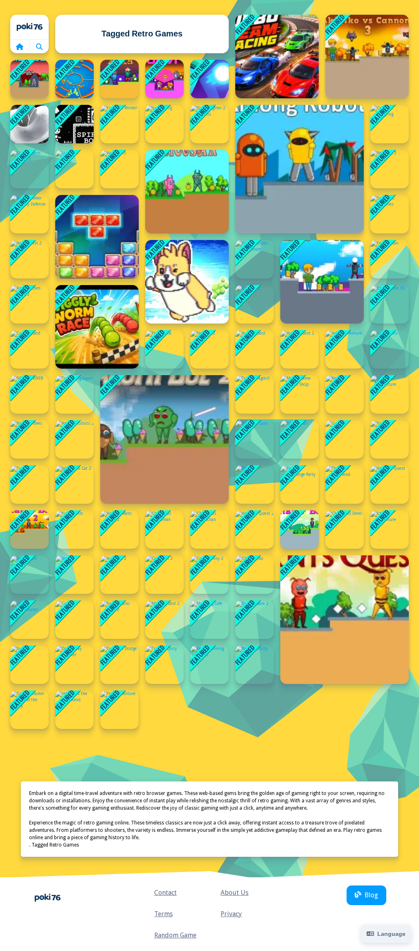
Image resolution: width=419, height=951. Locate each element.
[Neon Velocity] (254, 664)
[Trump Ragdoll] (254, 394)
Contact (165, 893)
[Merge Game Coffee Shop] (299, 394)
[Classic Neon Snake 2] (29, 169)
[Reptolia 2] (389, 169)
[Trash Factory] (164, 664)
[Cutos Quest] (29, 349)
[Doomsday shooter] (74, 664)
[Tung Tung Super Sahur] (74, 394)
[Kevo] (344, 394)
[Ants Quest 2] (29, 259)
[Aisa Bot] (29, 79)
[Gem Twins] (389, 349)
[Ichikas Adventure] (389, 529)
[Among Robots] (299, 169)
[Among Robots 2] (74, 439)
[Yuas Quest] (74, 529)
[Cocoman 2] (164, 574)
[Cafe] (74, 619)
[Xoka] (119, 79)
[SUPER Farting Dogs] (187, 282)
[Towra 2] (389, 439)
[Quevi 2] (164, 79)
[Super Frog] (164, 124)
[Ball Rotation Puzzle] (74, 79)
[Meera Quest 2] (164, 619)
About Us (234, 893)
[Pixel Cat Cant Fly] (254, 439)
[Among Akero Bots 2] (119, 529)
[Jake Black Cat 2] (74, 484)
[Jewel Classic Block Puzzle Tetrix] (97, 237)
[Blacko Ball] (299, 439)
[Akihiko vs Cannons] (322, 282)
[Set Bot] (74, 574)
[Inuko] (29, 664)
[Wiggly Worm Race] (97, 327)
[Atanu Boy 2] (29, 529)
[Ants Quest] (344, 619)
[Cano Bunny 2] (209, 574)
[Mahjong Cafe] (209, 619)
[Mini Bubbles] (29, 124)
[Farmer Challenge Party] (299, 484)
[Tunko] (29, 484)
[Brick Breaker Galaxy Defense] (29, 214)
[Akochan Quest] (389, 484)
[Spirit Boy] (74, 124)
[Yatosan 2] (209, 349)
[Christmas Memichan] (209, 529)
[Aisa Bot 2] (119, 574)
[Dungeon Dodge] (119, 664)
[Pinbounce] (164, 349)
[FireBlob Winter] (119, 124)
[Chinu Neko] (254, 574)
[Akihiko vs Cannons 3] (367, 56)
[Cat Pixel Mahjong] (389, 124)
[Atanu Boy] (299, 529)
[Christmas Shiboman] (164, 529)
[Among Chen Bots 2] (29, 304)
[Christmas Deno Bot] (344, 529)
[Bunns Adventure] (389, 394)
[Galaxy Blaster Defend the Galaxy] (29, 710)
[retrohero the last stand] (74, 710)
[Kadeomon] (29, 574)
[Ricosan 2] (254, 304)
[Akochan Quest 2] (254, 529)
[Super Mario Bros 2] (119, 619)
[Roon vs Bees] (29, 439)
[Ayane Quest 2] (299, 349)
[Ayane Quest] (254, 349)
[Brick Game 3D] (389, 304)
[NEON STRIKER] (29, 394)
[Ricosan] (187, 191)
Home (29, 27)
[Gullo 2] (344, 439)
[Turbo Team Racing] (277, 56)
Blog (371, 895)
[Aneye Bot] (119, 169)
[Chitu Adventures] (29, 619)
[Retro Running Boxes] (209, 664)
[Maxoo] (254, 484)
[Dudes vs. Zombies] (389, 214)
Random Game (175, 935)
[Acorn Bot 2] (164, 439)
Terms (163, 914)
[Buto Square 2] (254, 619)
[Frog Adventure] (119, 710)
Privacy (231, 914)
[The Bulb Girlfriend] (344, 484)
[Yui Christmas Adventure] (254, 259)
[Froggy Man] (389, 259)
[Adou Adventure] (344, 349)
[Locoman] (74, 169)
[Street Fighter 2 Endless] (209, 124)
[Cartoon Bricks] (209, 79)
